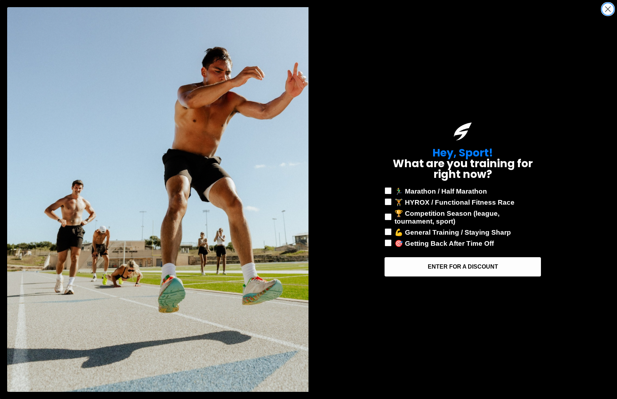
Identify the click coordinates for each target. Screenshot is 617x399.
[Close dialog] (608, 9)
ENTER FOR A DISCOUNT (463, 267)
